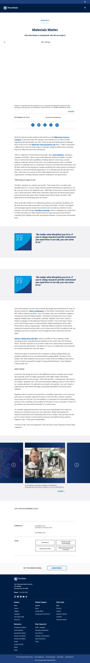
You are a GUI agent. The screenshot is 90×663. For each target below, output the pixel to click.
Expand (71, 111)
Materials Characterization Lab (44, 145)
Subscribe (56, 568)
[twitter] (38, 125)
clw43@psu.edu (40, 526)
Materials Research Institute (66, 548)
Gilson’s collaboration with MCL (26, 339)
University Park (45, 549)
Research (45, 20)
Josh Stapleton (58, 155)
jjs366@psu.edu (40, 532)
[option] (45, 467)
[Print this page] (57, 125)
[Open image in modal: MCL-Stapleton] (45, 463)
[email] (50, 125)
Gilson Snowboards (36, 311)
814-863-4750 (47, 527)
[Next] (76, 465)
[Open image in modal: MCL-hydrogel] (45, 72)
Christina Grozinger (42, 210)
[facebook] (32, 125)
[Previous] (13, 465)
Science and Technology (65, 542)
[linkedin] (44, 125)
